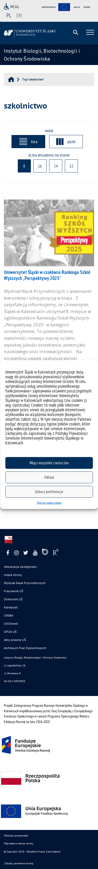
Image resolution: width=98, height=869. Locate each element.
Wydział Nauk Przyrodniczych (24, 583)
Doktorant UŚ (13, 599)
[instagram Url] (16, 553)
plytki (71, 141)
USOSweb (11, 623)
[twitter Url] (25, 553)
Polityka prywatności (16, 835)
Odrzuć (49, 477)
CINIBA (8, 615)
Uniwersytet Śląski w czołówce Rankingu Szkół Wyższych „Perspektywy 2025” (47, 275)
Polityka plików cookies (49, 502)
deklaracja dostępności (20, 567)
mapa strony (13, 575)
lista (34, 141)
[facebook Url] (7, 553)
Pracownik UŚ (13, 591)
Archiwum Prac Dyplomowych (25, 648)
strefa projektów (49, 7)
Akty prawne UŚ (15, 640)
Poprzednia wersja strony (18, 843)
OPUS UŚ (10, 632)
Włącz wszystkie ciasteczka (49, 462)
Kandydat (11, 607)
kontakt (87, 7)
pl (9, 15)
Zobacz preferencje (49, 491)
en (19, 15)
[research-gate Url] (55, 553)
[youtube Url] (35, 553)
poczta (77, 7)
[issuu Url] (45, 553)
